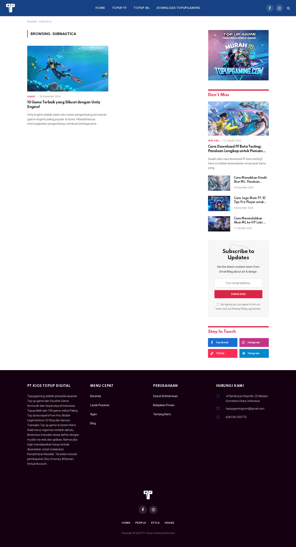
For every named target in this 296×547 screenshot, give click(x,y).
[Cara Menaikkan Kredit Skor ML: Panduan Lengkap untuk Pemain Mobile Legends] (219, 183)
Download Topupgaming (179, 8)
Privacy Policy (240, 308)
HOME (100, 8)
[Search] (288, 8)
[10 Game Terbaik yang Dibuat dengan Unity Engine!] (67, 68)
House (169, 522)
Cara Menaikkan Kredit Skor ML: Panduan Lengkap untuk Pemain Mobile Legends (250, 180)
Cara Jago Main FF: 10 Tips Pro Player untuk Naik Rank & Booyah (250, 200)
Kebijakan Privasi (163, 405)
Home (126, 522)
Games (31, 96)
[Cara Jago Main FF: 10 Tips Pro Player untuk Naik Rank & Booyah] (219, 203)
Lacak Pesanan (100, 405)
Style (155, 522)
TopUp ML (142, 8)
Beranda (32, 21)
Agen (93, 414)
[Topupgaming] (10, 8)
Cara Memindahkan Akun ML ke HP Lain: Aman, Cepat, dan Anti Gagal (250, 221)
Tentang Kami (162, 414)
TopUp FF (119, 8)
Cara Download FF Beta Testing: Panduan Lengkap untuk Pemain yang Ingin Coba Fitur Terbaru (235, 149)
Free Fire (213, 140)
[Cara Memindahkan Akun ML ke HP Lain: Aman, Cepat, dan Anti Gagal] (219, 223)
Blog (93, 423)
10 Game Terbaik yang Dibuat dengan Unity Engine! (63, 105)
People (140, 522)
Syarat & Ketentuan (165, 396)
